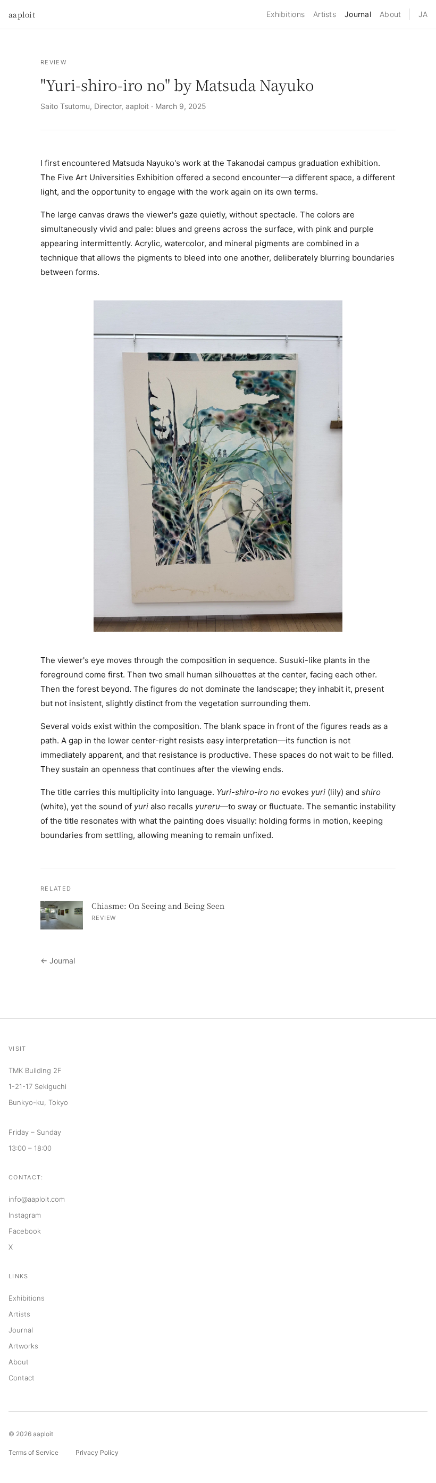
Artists (324, 14)
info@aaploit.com (37, 1199)
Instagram (25, 1215)
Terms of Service (33, 1452)
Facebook (25, 1231)
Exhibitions (285, 14)
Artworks (23, 1346)
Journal (358, 14)
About (390, 14)
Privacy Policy (97, 1452)
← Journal (57, 960)
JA (422, 14)
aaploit (22, 14)
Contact (22, 1377)
